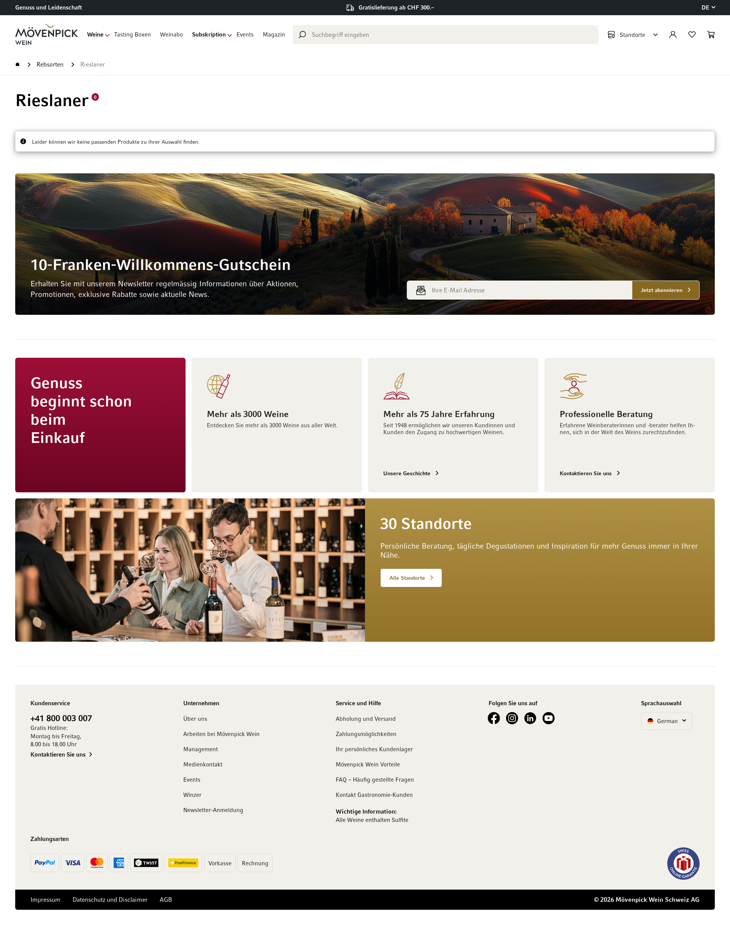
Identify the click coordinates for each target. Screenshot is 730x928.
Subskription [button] (209, 34)
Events (245, 34)
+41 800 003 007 (61, 718)
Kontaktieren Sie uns (58, 754)
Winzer (192, 795)
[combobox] (445, 34)
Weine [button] (95, 34)
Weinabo (171, 34)
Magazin (274, 34)
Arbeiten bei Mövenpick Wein (221, 734)
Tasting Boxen (132, 34)
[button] (708, 7)
